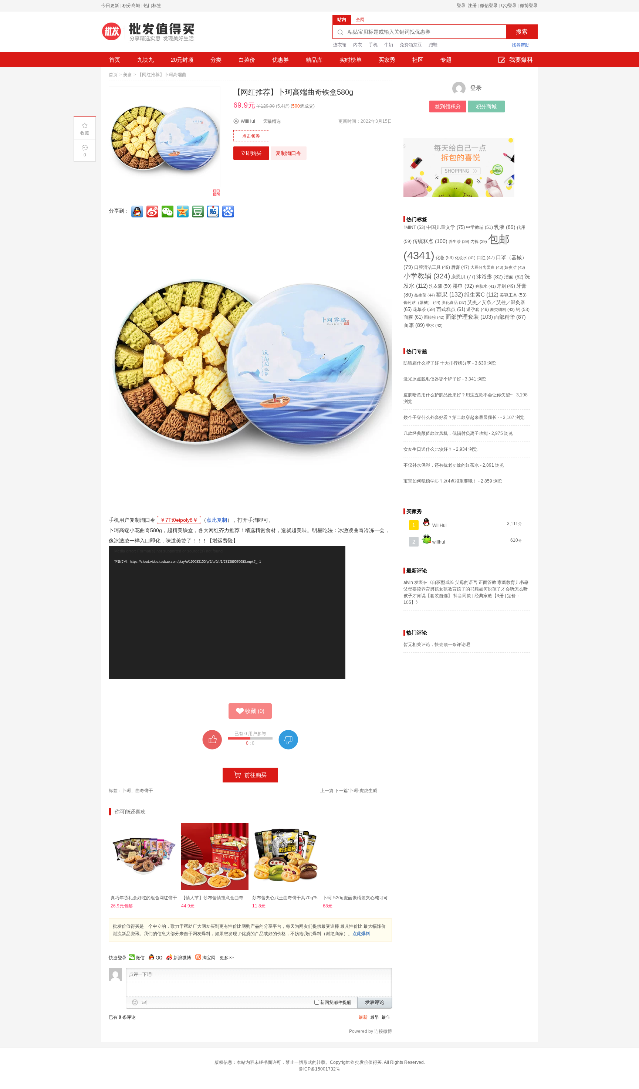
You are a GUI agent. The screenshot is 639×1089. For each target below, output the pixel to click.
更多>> (227, 957)
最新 (363, 1017)
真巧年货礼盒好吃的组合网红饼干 (144, 897)
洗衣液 (440, 286)
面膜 (413, 317)
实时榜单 (350, 60)
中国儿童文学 (445, 227)
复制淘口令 (288, 153)
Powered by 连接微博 (370, 1031)
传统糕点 (430, 241)
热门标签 (152, 5)
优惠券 (280, 60)
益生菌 (424, 295)
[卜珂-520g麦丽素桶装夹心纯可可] (356, 856)
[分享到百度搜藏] (229, 211)
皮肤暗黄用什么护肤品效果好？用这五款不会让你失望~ (458, 395)
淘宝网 (209, 957)
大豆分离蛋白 (486, 267)
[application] (227, 612)
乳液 (504, 227)
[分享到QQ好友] (138, 211)
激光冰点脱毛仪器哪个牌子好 (432, 379)
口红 (486, 258)
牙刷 (506, 286)
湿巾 (463, 286)
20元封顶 (182, 60)
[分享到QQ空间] (183, 211)
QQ (159, 957)
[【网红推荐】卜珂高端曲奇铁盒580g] (164, 142)
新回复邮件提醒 (335, 1002)
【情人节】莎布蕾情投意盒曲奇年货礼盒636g (226, 897)
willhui (438, 542)
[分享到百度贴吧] (213, 211)
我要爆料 (521, 60)
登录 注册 (467, 5)
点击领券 (251, 136)
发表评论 (374, 1002)
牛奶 (388, 44)
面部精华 (510, 317)
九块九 (145, 60)
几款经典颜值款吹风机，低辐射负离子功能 (445, 433)
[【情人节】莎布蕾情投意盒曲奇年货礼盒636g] (214, 856)
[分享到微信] (168, 211)
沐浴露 (489, 277)
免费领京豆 (411, 44)
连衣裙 (339, 44)
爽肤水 (485, 286)
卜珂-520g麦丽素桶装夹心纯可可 (355, 897)
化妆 (445, 257)
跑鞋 (433, 44)
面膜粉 (434, 317)
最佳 (386, 1017)
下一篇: (358, 790)
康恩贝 (463, 277)
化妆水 (465, 258)
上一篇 (327, 790)
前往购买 (255, 775)
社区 (417, 60)
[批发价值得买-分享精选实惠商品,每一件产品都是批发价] (156, 34)
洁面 (513, 277)
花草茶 (424, 309)
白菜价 (247, 60)
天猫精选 (272, 121)
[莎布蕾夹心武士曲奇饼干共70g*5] (285, 856)
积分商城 (131, 5)
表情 (135, 1002)
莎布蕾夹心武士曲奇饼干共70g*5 (285, 897)
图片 (144, 1002)
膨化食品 (454, 302)
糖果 (449, 294)
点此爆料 (361, 933)
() (254, 711)
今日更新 (110, 5)
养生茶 (459, 241)
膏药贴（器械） (421, 302)
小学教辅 (426, 276)
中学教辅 (479, 227)
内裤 (478, 241)
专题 (446, 60)
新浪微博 (182, 957)
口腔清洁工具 (432, 267)
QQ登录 (509, 5)
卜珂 (126, 790)
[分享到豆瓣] (198, 211)
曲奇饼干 (144, 790)
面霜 (414, 325)
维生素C (481, 294)
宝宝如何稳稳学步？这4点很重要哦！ (440, 481)
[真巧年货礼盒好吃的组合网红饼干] (144, 856)
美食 (127, 74)
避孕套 (477, 309)
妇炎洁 (514, 267)
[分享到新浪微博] (153, 211)
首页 (114, 60)
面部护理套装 (469, 317)
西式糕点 (450, 309)
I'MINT (414, 227)
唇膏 (460, 267)
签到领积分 (448, 106)
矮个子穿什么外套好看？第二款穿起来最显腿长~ (451, 417)
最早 (374, 1017)
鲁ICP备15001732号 (319, 1069)
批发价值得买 (368, 1062)
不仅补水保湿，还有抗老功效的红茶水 (441, 465)
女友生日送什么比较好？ (427, 449)
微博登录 (529, 5)
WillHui (248, 121)
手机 (373, 44)
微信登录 (489, 5)
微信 (140, 957)
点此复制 (216, 520)
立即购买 (251, 153)
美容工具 (513, 295)
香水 (434, 325)
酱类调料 (502, 309)
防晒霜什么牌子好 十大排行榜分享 (437, 363)
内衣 (357, 44)
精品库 (314, 60)
